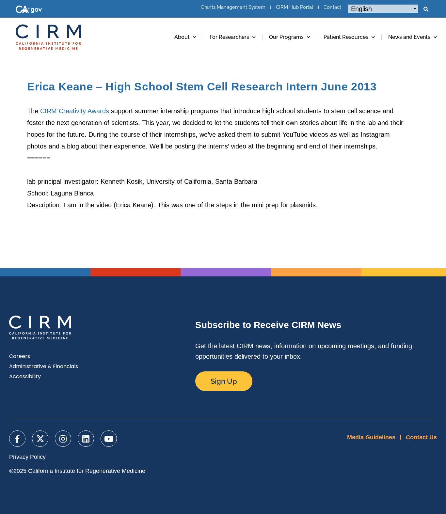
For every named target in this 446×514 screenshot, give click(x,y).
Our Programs (286, 37)
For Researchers (229, 37)
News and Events (409, 37)
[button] (425, 9)
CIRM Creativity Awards (74, 111)
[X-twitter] (40, 438)
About (182, 37)
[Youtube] (109, 438)
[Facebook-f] (17, 438)
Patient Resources (346, 37)
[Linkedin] (86, 438)
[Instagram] (63, 438)
